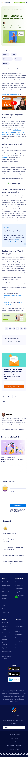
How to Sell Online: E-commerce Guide (12, 460)
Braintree (4, 132)
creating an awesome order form (11, 94)
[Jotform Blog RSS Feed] (25, 328)
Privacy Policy (19, 510)
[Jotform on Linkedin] (7, 754)
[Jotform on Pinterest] (18, 754)
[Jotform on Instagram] (24, 754)
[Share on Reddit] (17, 328)
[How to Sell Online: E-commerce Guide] (13, 447)
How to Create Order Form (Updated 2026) (16, 99)
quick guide (5, 157)
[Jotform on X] (4, 754)
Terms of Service (13, 511)
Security (14, 742)
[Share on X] (6, 328)
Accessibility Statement (14, 745)
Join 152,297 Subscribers (14, 387)
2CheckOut (16, 134)
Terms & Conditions (14, 734)
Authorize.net (17, 130)
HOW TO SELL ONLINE (8, 457)
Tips (4, 401)
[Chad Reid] (4, 23)
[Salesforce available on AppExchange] (14, 679)
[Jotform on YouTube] (21, 754)
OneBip (17, 132)
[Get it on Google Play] (14, 669)
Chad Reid (10, 23)
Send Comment (18, 505)
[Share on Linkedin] (13, 328)
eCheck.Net (11, 132)
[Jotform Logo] (2, 2)
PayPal (22, 132)
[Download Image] (17, 182)
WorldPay (8, 134)
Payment (17, 396)
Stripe (3, 134)
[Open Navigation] (26, 2)
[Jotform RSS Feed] (15, 754)
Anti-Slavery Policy (14, 749)
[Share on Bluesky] (21, 328)
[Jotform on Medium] (9, 754)
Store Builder (7, 2)
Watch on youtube (7, 108)
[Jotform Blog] (12, 754)
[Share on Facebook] (10, 328)
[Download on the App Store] (14, 674)
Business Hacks (7, 396)
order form (7, 302)
